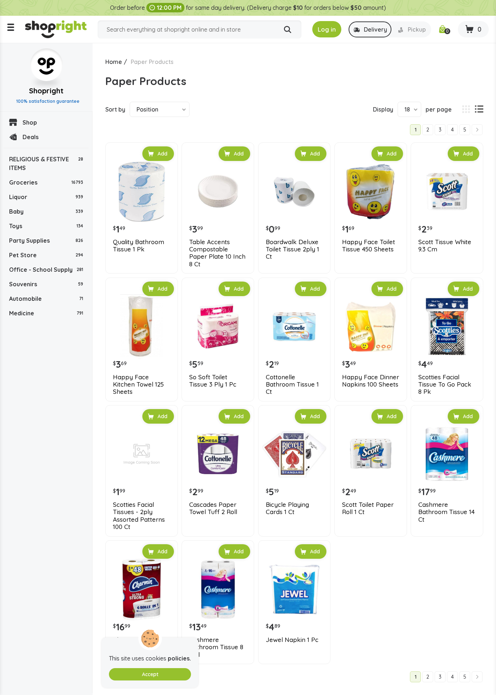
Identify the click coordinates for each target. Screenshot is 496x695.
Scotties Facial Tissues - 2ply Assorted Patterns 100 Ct (139, 515)
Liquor (46, 197)
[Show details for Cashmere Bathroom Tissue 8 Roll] (218, 589)
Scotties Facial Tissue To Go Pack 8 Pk (444, 384)
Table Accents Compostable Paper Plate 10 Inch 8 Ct (217, 253)
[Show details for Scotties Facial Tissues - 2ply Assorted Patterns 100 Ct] (141, 454)
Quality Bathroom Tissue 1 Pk (138, 245)
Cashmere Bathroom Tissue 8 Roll (216, 647)
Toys (46, 226)
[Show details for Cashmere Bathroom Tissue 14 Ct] (447, 454)
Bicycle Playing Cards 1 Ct (287, 508)
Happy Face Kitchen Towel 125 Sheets (138, 384)
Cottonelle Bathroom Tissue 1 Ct (292, 384)
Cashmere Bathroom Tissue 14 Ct (446, 512)
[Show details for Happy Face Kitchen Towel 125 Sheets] (141, 326)
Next (477, 129)
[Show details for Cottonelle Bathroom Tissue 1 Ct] (294, 326)
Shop (30, 122)
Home (113, 61)
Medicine (46, 313)
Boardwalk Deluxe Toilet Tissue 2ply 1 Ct (292, 249)
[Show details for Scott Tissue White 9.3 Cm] (447, 191)
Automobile (46, 298)
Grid (466, 109)
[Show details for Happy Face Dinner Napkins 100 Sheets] (370, 326)
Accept (150, 674)
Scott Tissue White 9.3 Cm (444, 245)
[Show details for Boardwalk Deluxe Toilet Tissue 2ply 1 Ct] (294, 191)
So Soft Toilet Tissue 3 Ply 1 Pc (212, 380)
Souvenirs (46, 284)
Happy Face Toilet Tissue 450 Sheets (368, 245)
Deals (30, 137)
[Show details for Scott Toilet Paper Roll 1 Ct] (370, 454)
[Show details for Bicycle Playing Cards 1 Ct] (294, 454)
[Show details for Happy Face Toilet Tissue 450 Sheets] (370, 191)
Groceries (46, 182)
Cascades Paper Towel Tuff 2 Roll (213, 508)
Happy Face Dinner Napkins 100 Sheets (370, 380)
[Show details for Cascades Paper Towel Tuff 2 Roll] (218, 454)
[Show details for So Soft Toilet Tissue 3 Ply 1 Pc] (218, 326)
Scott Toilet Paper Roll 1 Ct (368, 508)
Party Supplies (46, 240)
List (479, 109)
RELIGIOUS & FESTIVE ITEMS (46, 163)
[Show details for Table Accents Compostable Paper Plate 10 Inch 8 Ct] (218, 191)
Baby (46, 211)
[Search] (287, 30)
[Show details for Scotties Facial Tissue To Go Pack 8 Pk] (447, 326)
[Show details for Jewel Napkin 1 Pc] (294, 589)
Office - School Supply (46, 269)
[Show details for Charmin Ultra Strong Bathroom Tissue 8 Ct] (141, 589)
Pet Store (46, 255)
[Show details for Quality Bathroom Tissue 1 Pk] (141, 191)
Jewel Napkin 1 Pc (292, 639)
